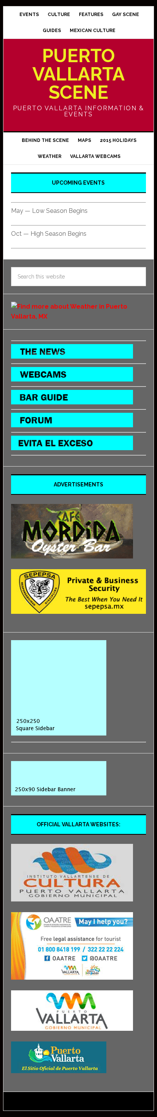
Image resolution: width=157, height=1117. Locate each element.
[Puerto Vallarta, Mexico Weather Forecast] (78, 316)
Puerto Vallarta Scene (78, 74)
